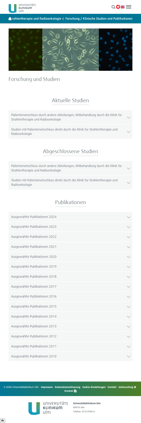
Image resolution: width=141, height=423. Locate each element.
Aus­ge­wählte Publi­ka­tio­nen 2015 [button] (34, 306)
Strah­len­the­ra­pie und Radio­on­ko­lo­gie (35, 18)
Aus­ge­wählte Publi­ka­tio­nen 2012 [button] (34, 336)
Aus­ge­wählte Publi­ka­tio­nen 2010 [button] (34, 356)
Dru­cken (69, 390)
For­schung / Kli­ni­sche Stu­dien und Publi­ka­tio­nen (99, 18)
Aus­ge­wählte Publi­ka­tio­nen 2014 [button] (34, 316)
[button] (113, 7)
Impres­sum (47, 387)
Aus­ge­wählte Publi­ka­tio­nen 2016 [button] (34, 296)
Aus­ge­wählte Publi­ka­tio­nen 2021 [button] (34, 246)
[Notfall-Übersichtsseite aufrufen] (118, 7)
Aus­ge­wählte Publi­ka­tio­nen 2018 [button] (34, 276)
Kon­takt (112, 387)
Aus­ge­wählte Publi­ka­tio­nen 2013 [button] (34, 326)
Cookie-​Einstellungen (94, 387)
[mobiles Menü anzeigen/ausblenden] (128, 7)
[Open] (2, 421)
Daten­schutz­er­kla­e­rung (67, 387)
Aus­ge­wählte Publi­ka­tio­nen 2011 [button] (34, 346)
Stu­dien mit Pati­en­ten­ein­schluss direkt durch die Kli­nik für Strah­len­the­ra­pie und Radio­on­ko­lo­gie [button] (64, 132)
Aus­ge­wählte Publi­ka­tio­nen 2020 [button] (34, 256)
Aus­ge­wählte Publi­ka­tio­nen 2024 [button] (34, 217)
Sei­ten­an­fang (126, 387)
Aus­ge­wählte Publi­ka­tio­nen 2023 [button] (34, 226)
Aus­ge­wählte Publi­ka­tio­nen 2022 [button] (34, 236)
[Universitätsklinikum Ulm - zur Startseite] (10, 18)
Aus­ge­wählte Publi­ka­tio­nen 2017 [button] (34, 286)
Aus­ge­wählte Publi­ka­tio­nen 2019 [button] (34, 266)
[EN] (122, 6)
